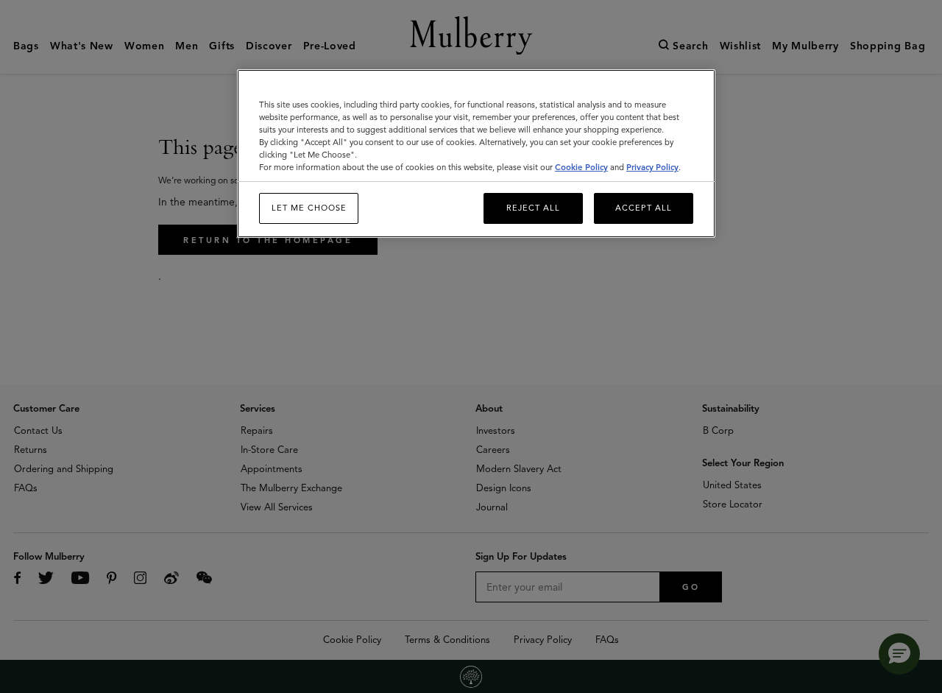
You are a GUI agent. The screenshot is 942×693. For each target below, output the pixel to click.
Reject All (533, 208)
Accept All (643, 208)
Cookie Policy (581, 167)
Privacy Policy (652, 167)
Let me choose (309, 208)
